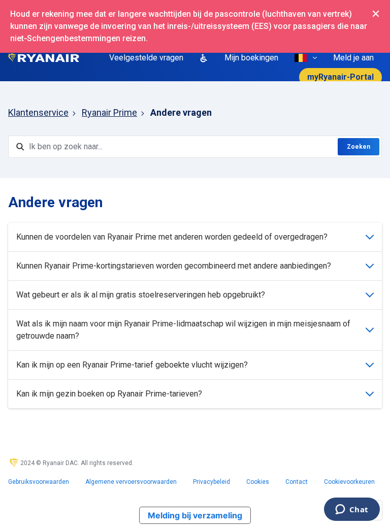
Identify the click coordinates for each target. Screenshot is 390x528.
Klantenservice (38, 112)
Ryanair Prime (109, 112)
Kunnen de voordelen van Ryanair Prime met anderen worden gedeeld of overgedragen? (172, 237)
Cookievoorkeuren (349, 481)
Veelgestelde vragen (146, 57)
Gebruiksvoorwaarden (38, 481)
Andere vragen (181, 112)
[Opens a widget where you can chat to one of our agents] (351, 510)
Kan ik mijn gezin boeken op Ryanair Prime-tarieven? (109, 394)
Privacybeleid (211, 481)
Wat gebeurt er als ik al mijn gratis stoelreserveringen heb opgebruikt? (140, 295)
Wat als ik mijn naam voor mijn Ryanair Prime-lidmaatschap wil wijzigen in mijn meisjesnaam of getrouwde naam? (183, 330)
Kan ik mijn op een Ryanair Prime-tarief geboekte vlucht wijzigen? (132, 365)
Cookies (257, 481)
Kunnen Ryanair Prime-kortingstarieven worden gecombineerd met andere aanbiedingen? (173, 266)
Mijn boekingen (251, 57)
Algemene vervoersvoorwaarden (131, 481)
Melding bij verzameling (195, 515)
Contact (296, 481)
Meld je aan (353, 57)
